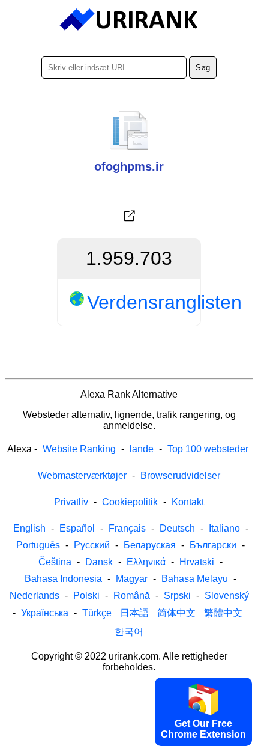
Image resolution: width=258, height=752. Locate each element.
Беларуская (150, 545)
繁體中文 (223, 613)
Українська (44, 613)
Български (213, 545)
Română (131, 595)
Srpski (177, 595)
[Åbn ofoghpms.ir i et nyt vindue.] (129, 216)
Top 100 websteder (207, 449)
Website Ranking (79, 449)
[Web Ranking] (129, 20)
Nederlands (34, 595)
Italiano (224, 528)
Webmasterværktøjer (82, 475)
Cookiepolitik (130, 502)
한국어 (129, 631)
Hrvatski (196, 562)
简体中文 (176, 613)
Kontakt (188, 502)
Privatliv (71, 502)
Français (127, 528)
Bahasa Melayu (194, 579)
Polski (86, 595)
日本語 (134, 613)
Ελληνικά (146, 562)
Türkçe (97, 613)
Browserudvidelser (180, 475)
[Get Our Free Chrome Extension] (129, 742)
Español (77, 528)
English (29, 528)
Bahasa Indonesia (63, 579)
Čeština (54, 562)
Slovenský (227, 595)
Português (38, 545)
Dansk (99, 562)
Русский (92, 545)
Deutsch (177, 528)
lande (142, 449)
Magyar (132, 579)
